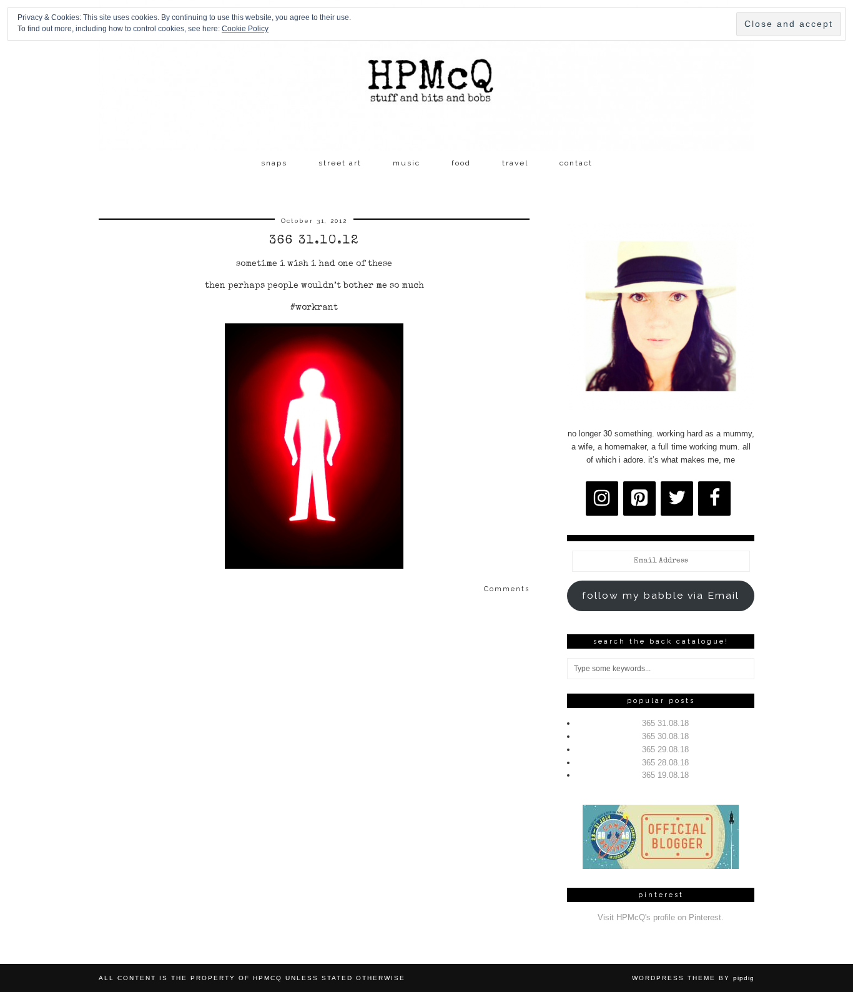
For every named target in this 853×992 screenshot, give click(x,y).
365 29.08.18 (665, 749)
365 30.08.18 (665, 736)
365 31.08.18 (665, 723)
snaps (274, 163)
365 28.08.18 (665, 762)
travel (515, 163)
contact (576, 163)
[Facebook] (714, 498)
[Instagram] (602, 498)
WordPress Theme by (693, 978)
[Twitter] (677, 498)
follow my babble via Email (660, 595)
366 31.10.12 (314, 241)
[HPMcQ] (426, 75)
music (406, 163)
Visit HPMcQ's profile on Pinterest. (661, 917)
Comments (507, 589)
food (461, 163)
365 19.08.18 (665, 775)
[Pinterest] (639, 498)
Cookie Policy (245, 28)
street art (340, 163)
